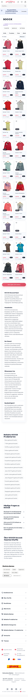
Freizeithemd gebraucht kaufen (13, 460)
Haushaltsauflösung (19, 678)
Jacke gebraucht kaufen (11, 498)
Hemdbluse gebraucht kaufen (12, 464)
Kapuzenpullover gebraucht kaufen (14, 467)
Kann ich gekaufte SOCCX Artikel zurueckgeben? (13, 528)
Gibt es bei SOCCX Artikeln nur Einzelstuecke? (12, 523)
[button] (2, 2)
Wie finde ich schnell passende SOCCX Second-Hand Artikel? (12, 512)
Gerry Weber (14, 572)
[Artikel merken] (4, 40)
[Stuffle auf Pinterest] (16, 689)
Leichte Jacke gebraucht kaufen (13, 474)
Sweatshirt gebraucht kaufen (12, 484)
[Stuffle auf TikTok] (20, 689)
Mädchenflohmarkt (19, 673)
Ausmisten (17, 680)
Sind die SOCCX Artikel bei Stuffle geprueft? (11, 518)
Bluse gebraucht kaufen (11, 440)
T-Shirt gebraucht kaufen (11, 443)
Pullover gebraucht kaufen (11, 450)
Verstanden (24, 11)
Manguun (14, 28)
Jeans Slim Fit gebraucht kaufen (13, 471)
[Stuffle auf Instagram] (7, 689)
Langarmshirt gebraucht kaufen (13, 457)
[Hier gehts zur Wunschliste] (21, 1)
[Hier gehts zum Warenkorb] (25, 1)
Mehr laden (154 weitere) (14, 284)
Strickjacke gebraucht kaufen (12, 453)
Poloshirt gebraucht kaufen (12, 481)
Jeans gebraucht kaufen (11, 495)
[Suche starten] (25, 6)
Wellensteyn (6, 572)
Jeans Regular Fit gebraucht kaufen (14, 477)
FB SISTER (6, 28)
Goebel (14, 569)
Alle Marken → (7, 575)
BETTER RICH (23, 28)
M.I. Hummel (7, 569)
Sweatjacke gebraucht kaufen (12, 488)
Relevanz (22, 36)
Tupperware (21, 569)
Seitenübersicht (16, 575)
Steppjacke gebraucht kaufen (12, 491)
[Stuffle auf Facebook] (11, 689)
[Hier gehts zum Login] (18, 1)
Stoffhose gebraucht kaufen (12, 447)
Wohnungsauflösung (8, 680)
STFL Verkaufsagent (14, 674)
